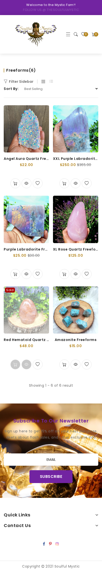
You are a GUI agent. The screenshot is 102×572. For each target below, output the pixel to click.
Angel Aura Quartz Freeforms (26, 158)
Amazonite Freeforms (76, 339)
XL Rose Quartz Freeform (76, 249)
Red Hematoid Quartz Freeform (26, 339)
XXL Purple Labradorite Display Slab (76, 158)
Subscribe (51, 476)
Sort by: (11, 88)
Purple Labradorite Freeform (26, 249)
